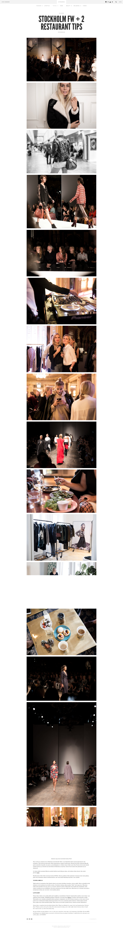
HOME (61, 5)
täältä (38, 919)
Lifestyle (47, 5)
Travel (55, 5)
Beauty (68, 5)
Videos (85, 5)
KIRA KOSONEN (6, 1)
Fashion (38, 5)
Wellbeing (77, 5)
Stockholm (61, 32)
